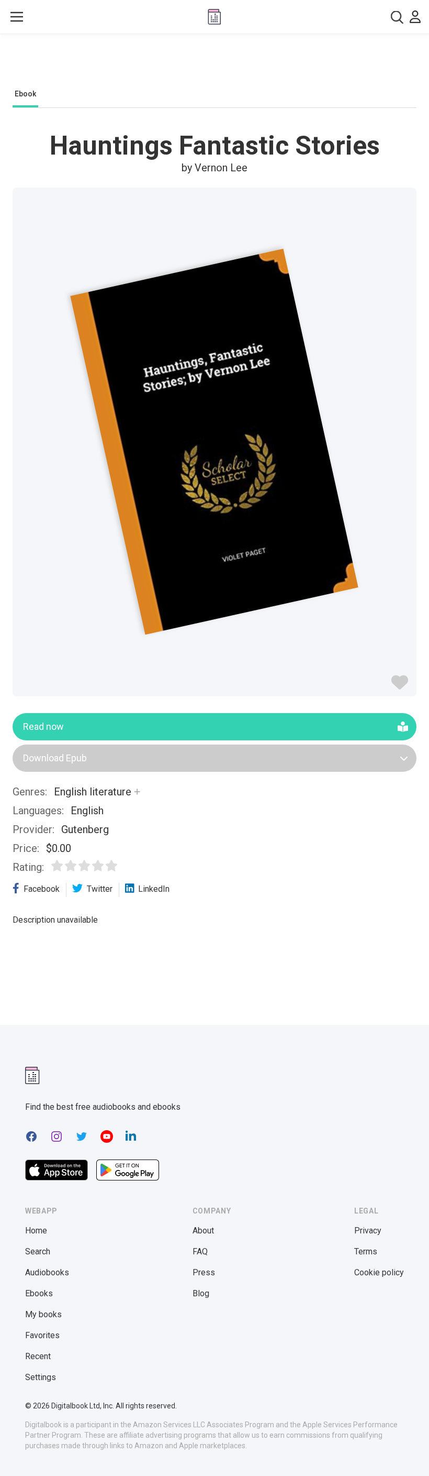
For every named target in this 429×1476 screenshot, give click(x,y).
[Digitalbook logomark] (32, 1075)
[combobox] (397, 17)
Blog (201, 1293)
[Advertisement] (214, 64)
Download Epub (55, 757)
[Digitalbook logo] (214, 16)
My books (43, 1314)
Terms (365, 1251)
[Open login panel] (415, 16)
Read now (43, 726)
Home (36, 1231)
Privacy (367, 1231)
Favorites (42, 1335)
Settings (40, 1377)
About (203, 1231)
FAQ (200, 1251)
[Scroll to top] (401, 1448)
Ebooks (39, 1293)
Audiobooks (47, 1272)
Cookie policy (379, 1272)
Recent (38, 1356)
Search (37, 1251)
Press (204, 1272)
